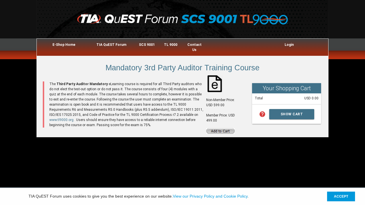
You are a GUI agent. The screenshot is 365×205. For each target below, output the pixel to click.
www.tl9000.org (61, 120)
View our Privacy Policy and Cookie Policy (210, 196)
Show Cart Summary (292, 115)
